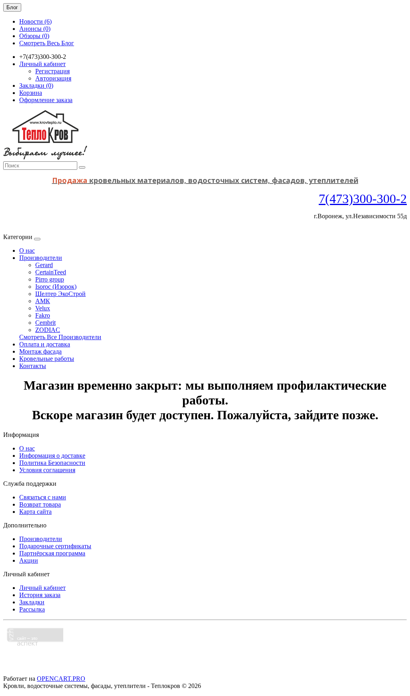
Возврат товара (40, 504)
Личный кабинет (42, 587)
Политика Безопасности (52, 462)
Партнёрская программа (52, 553)
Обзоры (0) (34, 35)
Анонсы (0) (34, 28)
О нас (27, 250)
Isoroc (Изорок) (55, 286)
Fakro (42, 315)
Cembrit (45, 322)
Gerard (44, 265)
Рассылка (32, 609)
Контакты (32, 365)
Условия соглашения (47, 470)
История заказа (39, 594)
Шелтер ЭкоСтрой (60, 293)
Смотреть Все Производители (60, 337)
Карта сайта (35, 511)
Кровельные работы (46, 358)
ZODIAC (47, 329)
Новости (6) (35, 21)
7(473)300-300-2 (363, 198)
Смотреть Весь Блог (46, 43)
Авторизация (53, 78)
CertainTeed (50, 272)
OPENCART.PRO (61, 678)
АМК (42, 301)
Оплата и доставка (44, 344)
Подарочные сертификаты (55, 546)
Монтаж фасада (40, 351)
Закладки (31, 602)
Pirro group (49, 279)
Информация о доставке (52, 455)
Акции (28, 560)
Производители (40, 257)
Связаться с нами (42, 497)
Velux (42, 308)
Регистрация (52, 71)
